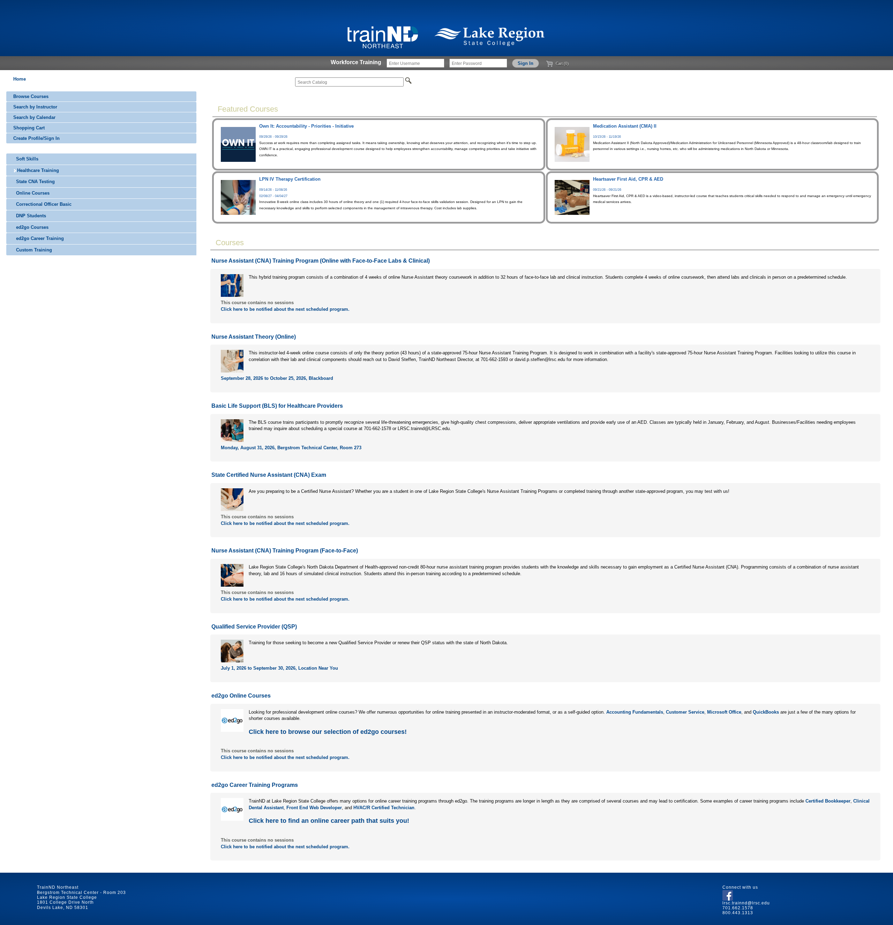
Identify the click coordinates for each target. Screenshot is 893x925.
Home (19, 79)
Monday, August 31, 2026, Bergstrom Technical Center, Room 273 (291, 447)
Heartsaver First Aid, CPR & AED (628, 179)
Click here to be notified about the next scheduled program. (285, 309)
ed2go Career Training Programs (254, 785)
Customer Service (685, 712)
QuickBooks (766, 712)
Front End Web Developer (314, 807)
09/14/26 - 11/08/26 (273, 189)
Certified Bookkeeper (827, 801)
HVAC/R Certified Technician (383, 807)
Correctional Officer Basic (43, 204)
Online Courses (32, 193)
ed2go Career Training (39, 238)
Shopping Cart (29, 127)
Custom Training (33, 250)
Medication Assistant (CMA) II (624, 126)
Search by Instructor (35, 107)
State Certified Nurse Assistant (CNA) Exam (268, 475)
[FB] (727, 893)
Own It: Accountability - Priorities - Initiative (306, 126)
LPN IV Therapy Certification (290, 179)
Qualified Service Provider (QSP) (254, 627)
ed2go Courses (31, 227)
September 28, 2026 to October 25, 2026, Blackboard (277, 378)
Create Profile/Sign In (36, 138)
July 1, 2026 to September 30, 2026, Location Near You (279, 668)
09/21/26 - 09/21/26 (607, 189)
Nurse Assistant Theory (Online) (253, 337)
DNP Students (30, 215)
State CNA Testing (35, 181)
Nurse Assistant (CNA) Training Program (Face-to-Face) (284, 551)
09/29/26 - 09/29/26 (273, 136)
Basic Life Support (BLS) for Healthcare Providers (277, 406)
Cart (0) (562, 63)
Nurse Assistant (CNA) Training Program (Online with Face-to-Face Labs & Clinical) (320, 261)
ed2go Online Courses (241, 696)
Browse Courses (30, 96)
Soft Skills (26, 158)
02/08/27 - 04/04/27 (273, 196)
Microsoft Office (724, 712)
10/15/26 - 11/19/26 (607, 136)
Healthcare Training (37, 170)
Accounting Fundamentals (634, 712)
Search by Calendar (34, 117)
